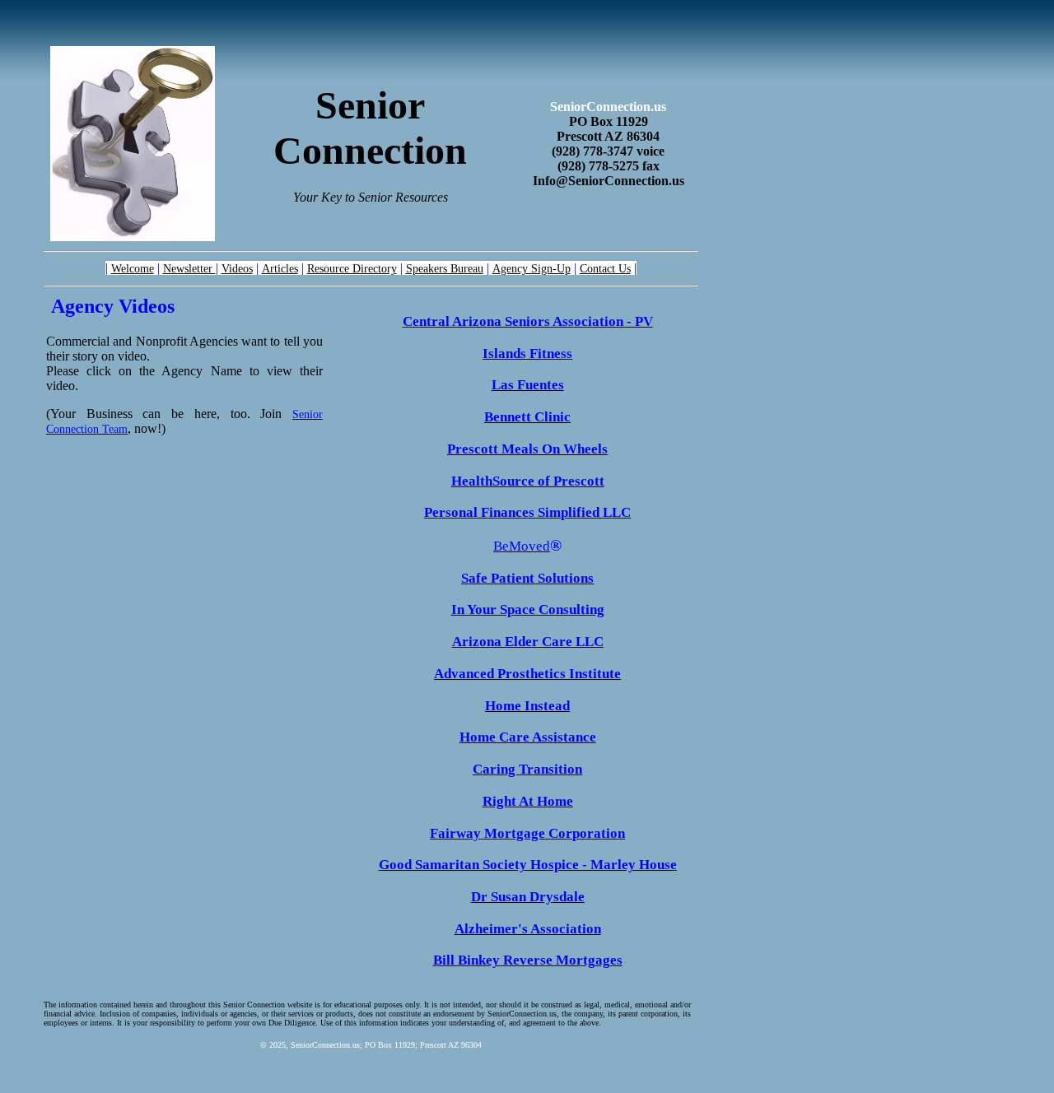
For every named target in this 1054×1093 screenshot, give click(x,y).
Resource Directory (352, 268)
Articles (280, 268)
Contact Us (605, 268)
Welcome (132, 268)
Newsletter (189, 268)
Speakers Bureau (444, 268)
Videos (237, 268)
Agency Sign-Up (531, 268)
